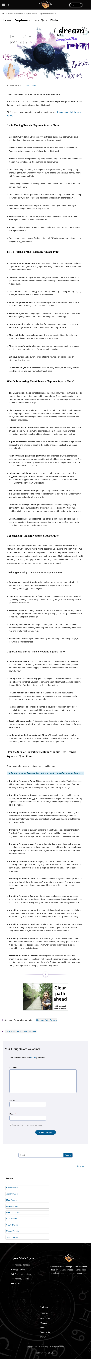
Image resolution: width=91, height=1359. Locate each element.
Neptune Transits (13, 1212)
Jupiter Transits (12, 1194)
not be (33, 1058)
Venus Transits (12, 1237)
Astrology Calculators (19, 1269)
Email (12, 1114)
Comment (13, 1068)
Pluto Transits (11, 1219)
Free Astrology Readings (20, 1265)
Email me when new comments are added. (27, 1125)
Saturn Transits (12, 1225)
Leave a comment (31, 85)
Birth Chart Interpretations (21, 1274)
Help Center (45, 1318)
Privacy (43, 1337)
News (42, 1328)
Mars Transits (11, 1200)
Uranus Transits (12, 1231)
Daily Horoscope (75, 5)
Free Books (15, 1283)
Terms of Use (45, 1332)
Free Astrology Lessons (20, 1279)
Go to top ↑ (81, 1166)
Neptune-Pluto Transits (46, 1020)
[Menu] (3, 4)
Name (12, 1100)
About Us (44, 1314)
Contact (43, 1323)
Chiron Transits (12, 1188)
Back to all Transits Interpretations (21, 1031)
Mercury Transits (12, 1206)
